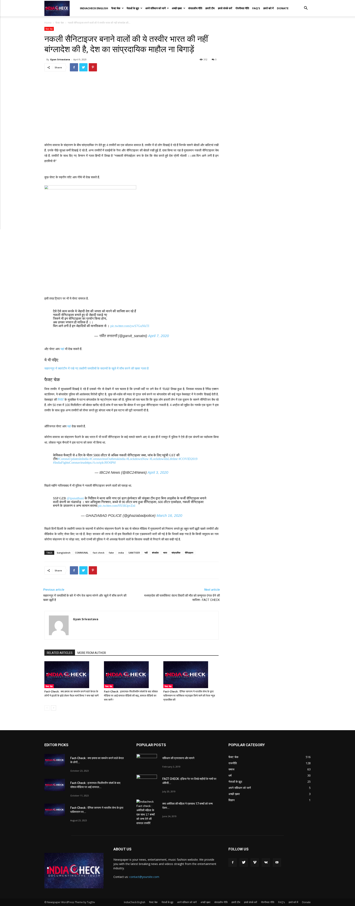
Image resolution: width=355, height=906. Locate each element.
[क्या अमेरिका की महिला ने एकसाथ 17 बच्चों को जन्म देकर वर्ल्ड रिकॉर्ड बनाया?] (146, 812)
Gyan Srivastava (60, 59)
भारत (165, 552)
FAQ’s (256, 8)
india (121, 552)
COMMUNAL (81, 552)
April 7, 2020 (158, 336)
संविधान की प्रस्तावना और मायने (178, 758)
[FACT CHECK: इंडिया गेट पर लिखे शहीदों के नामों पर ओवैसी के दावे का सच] (146, 782)
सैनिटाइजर (189, 552)
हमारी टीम (210, 8)
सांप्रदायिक (176, 552)
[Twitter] (244, 862)
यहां (62, 349)
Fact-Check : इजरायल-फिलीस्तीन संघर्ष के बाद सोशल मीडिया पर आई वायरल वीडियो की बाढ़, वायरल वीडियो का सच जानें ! (131, 695)
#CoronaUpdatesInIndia (73, 459)
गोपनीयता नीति (242, 8)
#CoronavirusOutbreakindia (107, 459)
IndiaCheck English (94, 8)
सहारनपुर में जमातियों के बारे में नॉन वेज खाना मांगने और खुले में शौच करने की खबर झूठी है (84, 598)
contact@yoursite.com (144, 877)
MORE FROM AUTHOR (91, 652)
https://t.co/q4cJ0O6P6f (100, 462)
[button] (306, 8)
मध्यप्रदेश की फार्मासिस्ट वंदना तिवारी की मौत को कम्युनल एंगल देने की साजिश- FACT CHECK (182, 598)
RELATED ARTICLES (60, 652)
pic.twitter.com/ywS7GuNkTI (129, 326)
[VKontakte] (266, 862)
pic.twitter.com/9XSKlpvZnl (116, 505)
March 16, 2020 (169, 516)
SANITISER (134, 552)
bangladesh (63, 552)
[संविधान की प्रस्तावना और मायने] (146, 761)
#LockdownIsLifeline (164, 459)
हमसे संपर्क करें (225, 8)
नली (146, 552)
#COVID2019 (188, 459)
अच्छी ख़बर (177, 8)
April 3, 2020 (158, 472)
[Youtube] (277, 862)
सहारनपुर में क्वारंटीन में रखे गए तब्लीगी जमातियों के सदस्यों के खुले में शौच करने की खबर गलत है (96, 368)
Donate (282, 8)
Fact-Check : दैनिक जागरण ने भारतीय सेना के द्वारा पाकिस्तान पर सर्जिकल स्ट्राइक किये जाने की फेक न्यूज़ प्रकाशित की (189, 695)
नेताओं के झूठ (133, 8)
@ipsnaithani (75, 498)
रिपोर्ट (60, 399)
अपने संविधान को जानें (155, 8)
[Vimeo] (255, 862)
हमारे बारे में (268, 8)
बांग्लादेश (155, 552)
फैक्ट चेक (115, 8)
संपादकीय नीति (195, 8)
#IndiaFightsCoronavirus (69, 462)
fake (111, 552)
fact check (98, 552)
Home (48, 22)
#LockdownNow (137, 459)
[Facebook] (232, 862)
